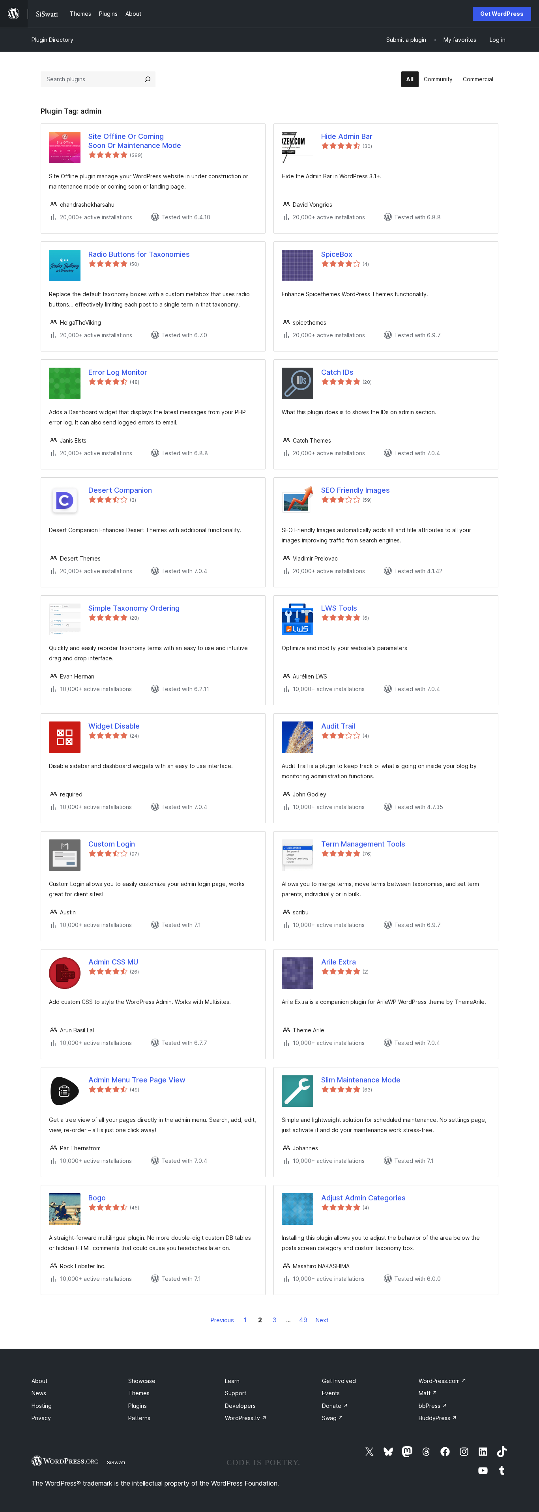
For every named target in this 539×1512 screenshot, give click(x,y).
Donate (335, 1405)
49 (303, 1320)
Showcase (141, 1380)
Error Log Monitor (117, 372)
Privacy (41, 1418)
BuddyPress (438, 1418)
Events (331, 1393)
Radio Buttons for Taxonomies (139, 254)
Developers (240, 1405)
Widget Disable (114, 726)
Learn (232, 1380)
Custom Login (111, 844)
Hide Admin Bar (346, 136)
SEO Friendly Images (355, 490)
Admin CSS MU (113, 962)
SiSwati (116, 1462)
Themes (139, 1393)
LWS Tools (339, 608)
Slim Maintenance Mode (361, 1080)
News (39, 1393)
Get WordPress (502, 13)
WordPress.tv (246, 1418)
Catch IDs (337, 372)
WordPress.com (442, 1380)
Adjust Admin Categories (363, 1198)
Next (322, 1320)
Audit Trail (338, 726)
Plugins (137, 1405)
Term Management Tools (363, 844)
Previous (222, 1320)
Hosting (42, 1405)
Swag (332, 1418)
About (39, 1380)
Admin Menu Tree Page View (136, 1080)
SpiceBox (336, 254)
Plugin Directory (52, 39)
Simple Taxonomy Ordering (134, 608)
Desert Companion (120, 490)
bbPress (433, 1405)
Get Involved (339, 1380)
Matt (428, 1393)
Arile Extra (338, 962)
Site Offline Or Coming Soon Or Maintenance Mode (134, 141)
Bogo (97, 1198)
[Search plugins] (147, 79)
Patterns (139, 1418)
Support (235, 1393)
